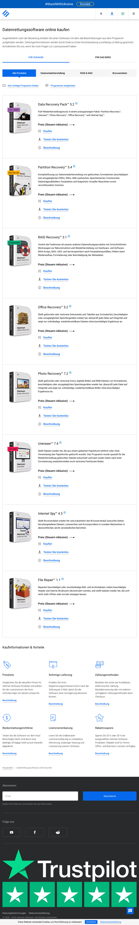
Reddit (58, 832)
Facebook (35, 832)
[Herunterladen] (111, 13)
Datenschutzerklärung (110, 922)
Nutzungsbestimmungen (14, 913)
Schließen (91, 922)
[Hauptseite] (5, 13)
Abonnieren (110, 796)
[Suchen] (101, 13)
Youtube (11, 832)
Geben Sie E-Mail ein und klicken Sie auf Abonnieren (27, 804)
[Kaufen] (122, 13)
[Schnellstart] (133, 13)
